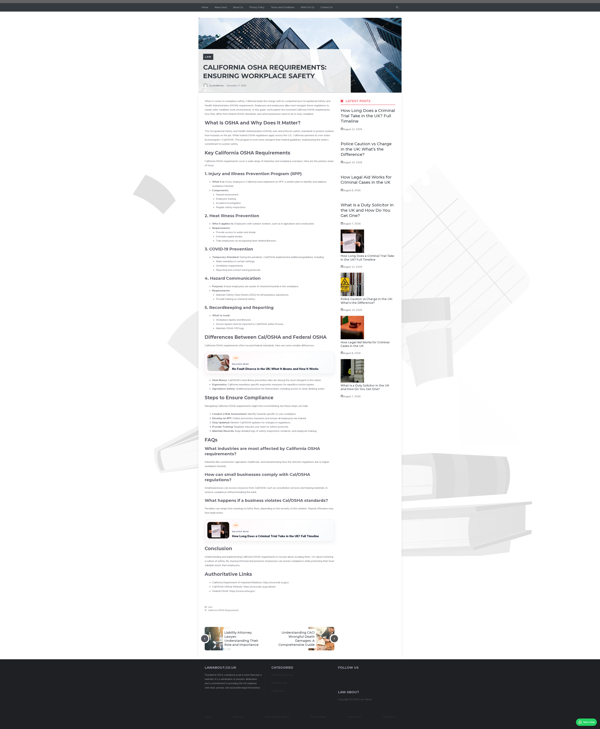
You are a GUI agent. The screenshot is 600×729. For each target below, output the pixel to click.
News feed (221, 7)
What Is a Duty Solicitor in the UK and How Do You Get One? (367, 210)
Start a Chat (589, 722)
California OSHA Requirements (223, 610)
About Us (238, 7)
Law (208, 56)
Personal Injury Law (282, 674)
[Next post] (334, 638)
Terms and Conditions (282, 7)
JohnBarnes (218, 85)
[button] (397, 7)
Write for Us (354, 716)
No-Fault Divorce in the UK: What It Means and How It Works (275, 369)
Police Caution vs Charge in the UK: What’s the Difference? (366, 149)
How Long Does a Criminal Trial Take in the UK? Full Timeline (275, 536)
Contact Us (327, 7)
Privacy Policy (256, 7)
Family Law (277, 690)
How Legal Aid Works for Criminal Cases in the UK (366, 180)
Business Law (279, 682)
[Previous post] (204, 638)
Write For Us (307, 7)
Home (205, 7)
